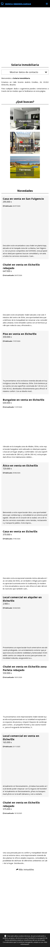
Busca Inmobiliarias (18, 4)
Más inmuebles (26, 869)
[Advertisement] (25, 35)
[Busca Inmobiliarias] (2, 4)
